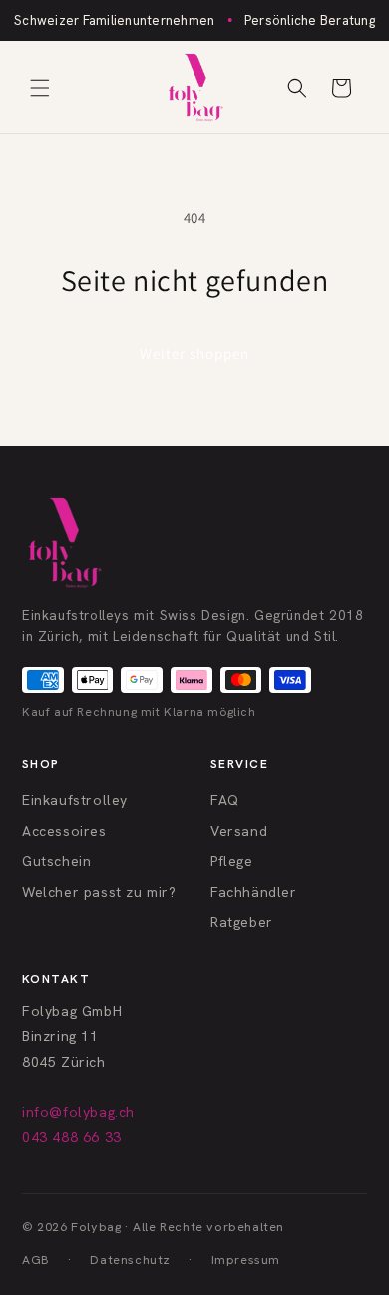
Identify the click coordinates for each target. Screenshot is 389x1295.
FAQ (224, 800)
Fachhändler (253, 892)
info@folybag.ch (78, 1112)
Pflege (231, 861)
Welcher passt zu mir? (99, 892)
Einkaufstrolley (75, 800)
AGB (36, 1259)
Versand (238, 831)
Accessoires (64, 831)
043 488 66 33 (72, 1137)
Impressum (245, 1259)
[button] (40, 88)
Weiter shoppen (194, 353)
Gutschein (56, 861)
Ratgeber (241, 922)
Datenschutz (130, 1259)
